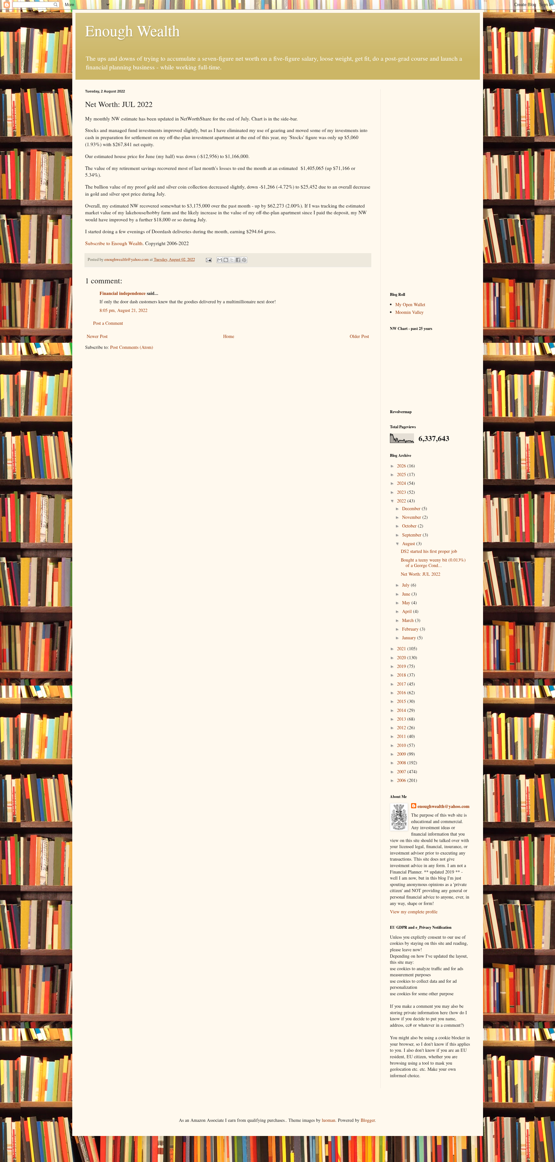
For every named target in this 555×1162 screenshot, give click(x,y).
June (406, 594)
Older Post (359, 336)
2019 (402, 666)
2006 (402, 780)
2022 (402, 501)
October (410, 526)
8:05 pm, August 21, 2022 (123, 310)
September (412, 535)
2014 (402, 710)
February (411, 629)
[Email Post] (208, 259)
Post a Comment (108, 323)
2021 (402, 648)
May (406, 602)
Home (228, 336)
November (412, 517)
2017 (402, 684)
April (407, 611)
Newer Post (97, 336)
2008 (402, 762)
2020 (402, 657)
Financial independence (122, 293)
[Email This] (219, 260)
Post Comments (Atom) (131, 347)
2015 (402, 701)
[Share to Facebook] (238, 260)
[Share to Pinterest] (244, 260)
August (409, 543)
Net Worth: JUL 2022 (420, 574)
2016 (402, 692)
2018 (402, 675)
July (406, 585)
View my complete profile (413, 912)
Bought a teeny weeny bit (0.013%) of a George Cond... (433, 562)
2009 (402, 754)
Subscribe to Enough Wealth (114, 243)
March (408, 620)
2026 (402, 466)
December (412, 508)
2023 (402, 492)
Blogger (368, 1120)
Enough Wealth (132, 30)
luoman (328, 1120)
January (409, 637)
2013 (402, 719)
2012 (402, 727)
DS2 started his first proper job (429, 551)
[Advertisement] (430, 185)
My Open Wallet (410, 304)
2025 (402, 474)
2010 (402, 745)
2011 (402, 736)
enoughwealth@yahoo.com (444, 806)
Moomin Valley (409, 312)
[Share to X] (232, 260)
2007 (402, 771)
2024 (402, 483)
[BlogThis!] (226, 260)
